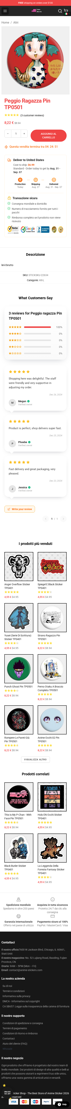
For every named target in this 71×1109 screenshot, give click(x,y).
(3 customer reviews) (32, 115)
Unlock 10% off (7, 1093)
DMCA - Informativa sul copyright (21, 1001)
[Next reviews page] (63, 519)
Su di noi (7, 985)
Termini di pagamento (15, 1028)
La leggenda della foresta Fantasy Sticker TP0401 (51, 869)
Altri (15, 22)
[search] (60, 11)
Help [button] (64, 1104)
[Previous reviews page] (45, 519)
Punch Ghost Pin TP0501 (18, 686)
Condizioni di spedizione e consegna (23, 1023)
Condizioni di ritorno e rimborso (20, 1033)
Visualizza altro (35, 759)
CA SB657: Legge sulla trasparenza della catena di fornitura (36, 1006)
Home (5, 22)
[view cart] (66, 11)
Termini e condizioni (14, 991)
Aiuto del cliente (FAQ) (15, 1043)
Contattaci (9, 1038)
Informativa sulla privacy (16, 996)
